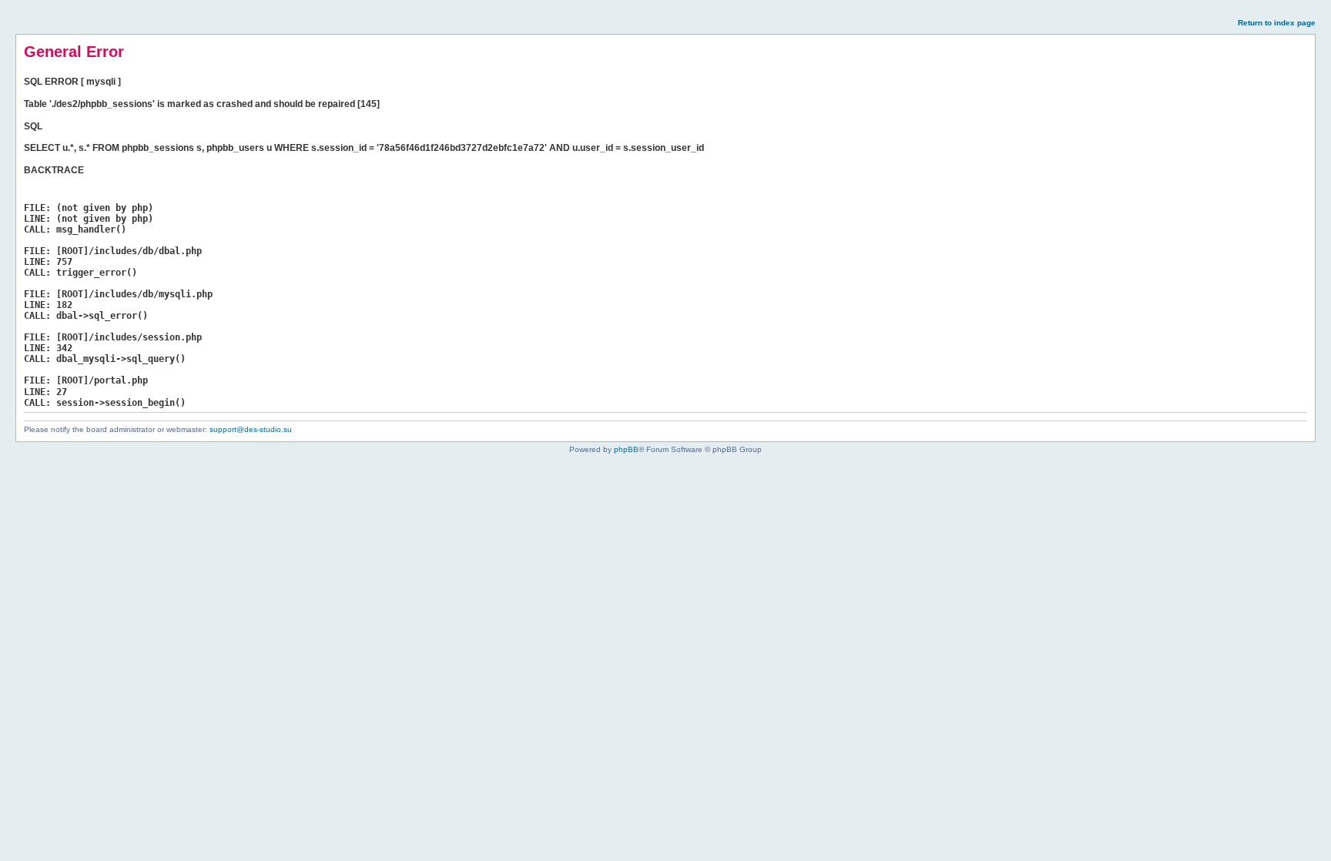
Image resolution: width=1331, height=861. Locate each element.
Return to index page (1277, 22)
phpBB (626, 449)
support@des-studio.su (251, 429)
